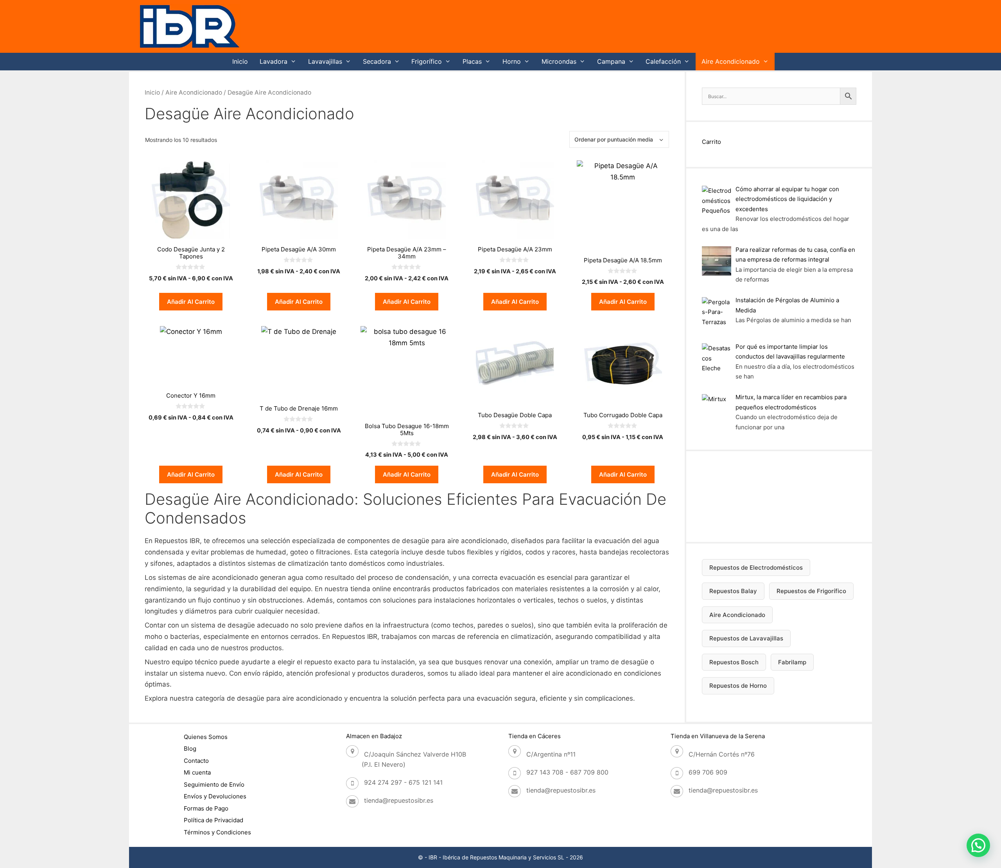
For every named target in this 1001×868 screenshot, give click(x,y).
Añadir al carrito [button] (191, 301)
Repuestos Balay (733, 591)
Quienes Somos (206, 737)
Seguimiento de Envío (214, 784)
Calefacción (663, 61)
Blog (190, 748)
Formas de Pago (206, 808)
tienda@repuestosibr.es (398, 800)
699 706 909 (708, 772)
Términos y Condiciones (217, 832)
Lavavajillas (325, 61)
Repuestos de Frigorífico (811, 591)
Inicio (240, 61)
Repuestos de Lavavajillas (746, 638)
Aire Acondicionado (730, 61)
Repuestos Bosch (734, 662)
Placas (472, 61)
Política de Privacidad (213, 820)
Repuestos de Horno (738, 685)
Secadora (377, 61)
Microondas (559, 61)
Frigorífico (426, 61)
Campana (611, 61)
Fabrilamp (792, 662)
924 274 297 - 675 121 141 (403, 782)
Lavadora (273, 61)
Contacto (196, 760)
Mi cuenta (197, 772)
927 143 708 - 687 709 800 (567, 772)
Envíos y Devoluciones (215, 796)
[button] (978, 845)
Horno (511, 61)
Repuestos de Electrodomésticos (756, 567)
